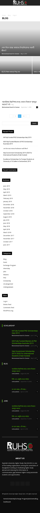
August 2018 (7, 217)
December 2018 (8, 205)
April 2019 (6, 192)
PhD (4, 278)
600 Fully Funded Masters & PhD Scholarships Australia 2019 (18, 143)
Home (4, 15)
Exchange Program (9, 265)
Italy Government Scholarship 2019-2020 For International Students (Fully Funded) (17, 154)
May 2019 (6, 189)
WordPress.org (8, 311)
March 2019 (7, 195)
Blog (9, 15)
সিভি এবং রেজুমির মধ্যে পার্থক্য (20, 379)
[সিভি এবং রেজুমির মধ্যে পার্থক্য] (6, 382)
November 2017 (8, 239)
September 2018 (8, 214)
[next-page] (28, 116)
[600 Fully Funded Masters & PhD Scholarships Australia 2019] (6, 344)
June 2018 (6, 223)
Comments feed (8, 308)
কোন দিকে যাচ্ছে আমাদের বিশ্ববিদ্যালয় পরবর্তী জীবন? (15, 148)
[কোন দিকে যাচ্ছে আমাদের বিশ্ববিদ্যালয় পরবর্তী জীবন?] (20, 38)
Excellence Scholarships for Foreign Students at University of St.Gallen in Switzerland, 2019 (18, 160)
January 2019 (7, 201)
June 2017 (6, 245)
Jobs (4, 271)
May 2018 (6, 226)
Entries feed (7, 304)
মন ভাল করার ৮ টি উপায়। (19, 389)
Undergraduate (8, 287)
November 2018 (8, 208)
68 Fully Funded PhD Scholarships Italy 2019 (17, 137)
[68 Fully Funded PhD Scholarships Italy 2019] (6, 334)
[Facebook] (12, 484)
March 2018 (7, 232)
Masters (6, 275)
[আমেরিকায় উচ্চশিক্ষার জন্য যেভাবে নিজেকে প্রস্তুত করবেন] (6, 372)
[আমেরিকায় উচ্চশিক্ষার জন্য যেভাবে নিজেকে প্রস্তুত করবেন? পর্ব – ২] (20, 90)
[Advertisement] (20, 9)
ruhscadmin (15, 373)
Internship (6, 268)
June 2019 (6, 186)
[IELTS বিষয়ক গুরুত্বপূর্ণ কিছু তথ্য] (16, 68)
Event (5, 262)
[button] (3, 3)
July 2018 (6, 220)
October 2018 (7, 211)
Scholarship (7, 281)
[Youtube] (28, 484)
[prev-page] (11, 116)
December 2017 (8, 235)
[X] (23, 484)
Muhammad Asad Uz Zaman (10, 53)
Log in (5, 301)
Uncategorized (8, 284)
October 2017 (7, 242)
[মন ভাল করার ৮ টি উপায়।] (6, 392)
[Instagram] (17, 484)
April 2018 (6, 229)
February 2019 (8, 198)
